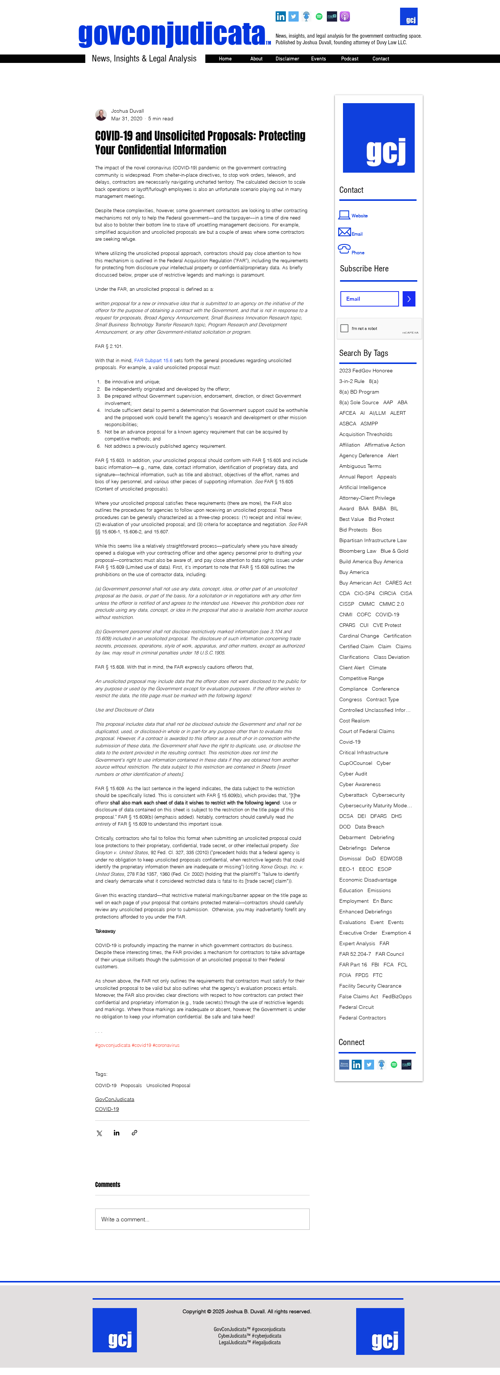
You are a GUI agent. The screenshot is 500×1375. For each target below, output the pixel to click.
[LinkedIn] (281, 16)
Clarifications (354, 657)
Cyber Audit (353, 774)
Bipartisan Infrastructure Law (373, 540)
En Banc (383, 901)
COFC (364, 615)
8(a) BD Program (359, 392)
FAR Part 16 (353, 965)
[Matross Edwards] (344, 1065)
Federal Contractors (362, 1018)
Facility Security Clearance (370, 986)
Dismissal (350, 859)
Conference (385, 689)
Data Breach (369, 827)
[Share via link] (134, 1132)
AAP (388, 402)
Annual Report (356, 477)
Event (377, 922)
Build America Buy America (371, 562)
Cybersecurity (388, 795)
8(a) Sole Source (359, 402)
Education (351, 890)
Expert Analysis (357, 943)
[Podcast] (306, 16)
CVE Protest (387, 625)
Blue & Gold (394, 551)
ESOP (385, 869)
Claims (403, 646)
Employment (354, 901)
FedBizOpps (397, 996)
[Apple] (345, 16)
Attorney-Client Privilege (367, 498)
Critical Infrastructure (363, 753)
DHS (396, 816)
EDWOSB (391, 859)
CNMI (345, 615)
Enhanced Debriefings (365, 912)
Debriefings (352, 848)
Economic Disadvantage (368, 880)
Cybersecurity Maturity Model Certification (376, 806)
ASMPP (369, 424)
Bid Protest (381, 519)
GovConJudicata (114, 1099)
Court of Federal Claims (367, 731)
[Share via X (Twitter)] (98, 1132)
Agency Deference (361, 455)
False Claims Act (358, 996)
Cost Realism (354, 721)
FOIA (345, 975)
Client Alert (352, 668)
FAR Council (390, 954)
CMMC (367, 604)
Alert (393, 455)
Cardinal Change (359, 636)
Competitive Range (361, 678)
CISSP (346, 604)
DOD (345, 827)
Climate (378, 668)
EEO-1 (347, 869)
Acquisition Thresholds (365, 434)
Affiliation (349, 445)
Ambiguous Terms (360, 466)
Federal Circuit (356, 1007)
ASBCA (347, 424)
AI (362, 413)
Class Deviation (392, 657)
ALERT (398, 413)
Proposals (131, 1085)
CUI (364, 625)
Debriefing (382, 837)
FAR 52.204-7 (355, 954)
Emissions (379, 890)
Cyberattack (353, 795)
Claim (384, 646)
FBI (375, 965)
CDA (344, 593)
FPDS (362, 975)
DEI (362, 816)
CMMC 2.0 (391, 604)
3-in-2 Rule (352, 381)
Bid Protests (353, 530)
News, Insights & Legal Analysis (144, 58)
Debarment (352, 837)
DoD (371, 859)
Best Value (351, 519)
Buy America (354, 572)
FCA (388, 965)
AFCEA (347, 413)
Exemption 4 (396, 933)
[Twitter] (293, 16)
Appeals (386, 477)
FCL (402, 965)
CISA (406, 593)
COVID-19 (105, 1085)
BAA (364, 509)
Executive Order (358, 933)
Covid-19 (350, 742)
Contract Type (382, 699)
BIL (394, 509)
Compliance (353, 689)
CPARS (347, 625)
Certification (397, 636)
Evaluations (352, 922)
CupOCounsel (355, 763)
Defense (380, 848)
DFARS (378, 816)
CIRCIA (387, 593)
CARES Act (398, 583)
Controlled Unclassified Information (376, 710)
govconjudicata (174, 33)
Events (396, 922)
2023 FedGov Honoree (366, 371)
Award (346, 509)
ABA (402, 402)
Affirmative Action (385, 445)
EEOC (366, 869)
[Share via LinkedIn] (116, 1132)
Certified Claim (356, 646)
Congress (350, 699)
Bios (377, 530)
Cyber (384, 763)
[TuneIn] (332, 16)
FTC (378, 975)
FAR (384, 943)
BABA (379, 509)
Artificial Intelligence (362, 487)
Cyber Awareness (360, 784)
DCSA (346, 816)
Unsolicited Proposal (168, 1085)
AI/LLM (377, 413)
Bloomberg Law (357, 551)
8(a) (373, 381)
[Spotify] (319, 16)
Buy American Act (360, 583)
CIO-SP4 (364, 593)
